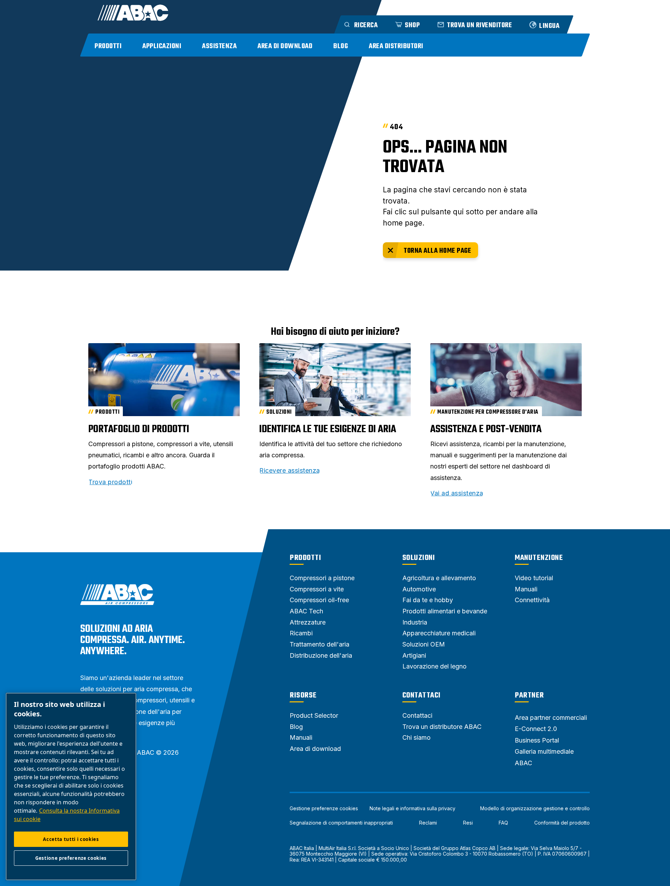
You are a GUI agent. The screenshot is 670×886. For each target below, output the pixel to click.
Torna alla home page (437, 250)
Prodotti (108, 46)
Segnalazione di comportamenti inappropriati (341, 823)
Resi (468, 823)
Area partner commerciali (551, 717)
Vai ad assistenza (456, 493)
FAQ (503, 823)
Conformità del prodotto (562, 823)
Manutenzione (539, 558)
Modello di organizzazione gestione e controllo (535, 808)
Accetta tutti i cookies (71, 839)
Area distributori (396, 46)
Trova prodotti (110, 482)
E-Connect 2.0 (536, 728)
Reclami (428, 823)
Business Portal (537, 740)
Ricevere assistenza (289, 470)
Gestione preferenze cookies (324, 808)
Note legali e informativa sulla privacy (412, 808)
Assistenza (219, 46)
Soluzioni (418, 558)
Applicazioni (161, 46)
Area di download (285, 46)
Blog (340, 46)
